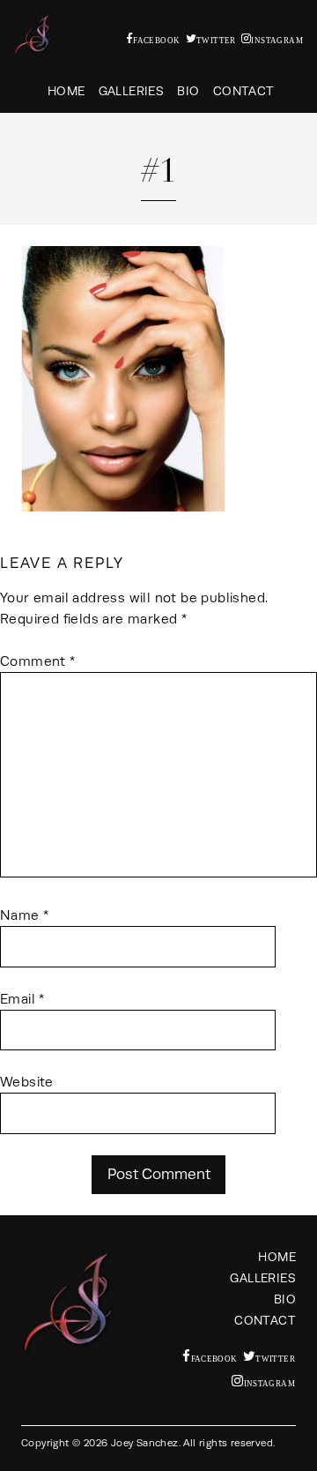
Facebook (156, 40)
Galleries (132, 91)
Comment (38, 661)
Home (66, 91)
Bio (188, 91)
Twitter (216, 40)
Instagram (277, 40)
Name (24, 915)
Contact (244, 91)
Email (22, 998)
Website (27, 1081)
